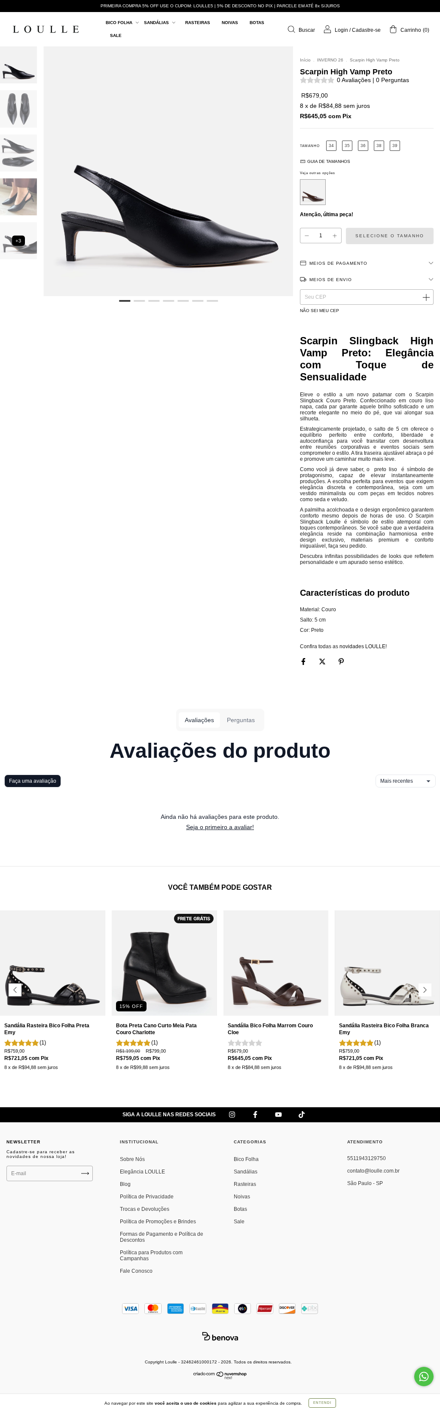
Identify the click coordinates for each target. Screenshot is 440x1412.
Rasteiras (197, 22)
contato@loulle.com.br (373, 1171)
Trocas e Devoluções (144, 1209)
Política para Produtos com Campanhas (151, 1256)
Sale (116, 35)
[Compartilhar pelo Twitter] (323, 662)
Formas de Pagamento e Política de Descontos (161, 1237)
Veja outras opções (317, 173)
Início (305, 60)
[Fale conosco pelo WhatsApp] (424, 1376)
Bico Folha (120, 22)
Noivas (230, 22)
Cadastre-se (366, 30)
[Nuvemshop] (220, 1378)
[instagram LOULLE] (232, 1115)
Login (341, 30)
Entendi (322, 1403)
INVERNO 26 (330, 60)
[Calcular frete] (425, 297)
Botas (257, 22)
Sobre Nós (132, 1159)
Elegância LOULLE (142, 1172)
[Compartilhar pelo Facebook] (304, 662)
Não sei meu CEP (319, 310)
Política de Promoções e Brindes (158, 1222)
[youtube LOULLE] (279, 1115)
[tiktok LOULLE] (301, 1115)
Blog (125, 1184)
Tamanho (310, 146)
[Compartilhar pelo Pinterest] (341, 662)
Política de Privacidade (147, 1197)
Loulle (333, 522)
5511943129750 (366, 1158)
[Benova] (220, 1336)
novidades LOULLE (362, 646)
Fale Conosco (136, 1271)
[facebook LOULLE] (256, 1115)
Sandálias (157, 22)
